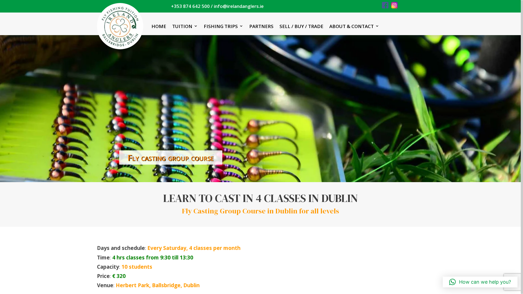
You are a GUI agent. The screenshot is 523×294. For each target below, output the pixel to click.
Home (158, 26)
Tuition (182, 26)
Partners (261, 26)
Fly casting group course (172, 156)
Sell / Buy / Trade (301, 26)
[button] (480, 282)
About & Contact (351, 26)
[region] (261, 147)
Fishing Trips (221, 26)
